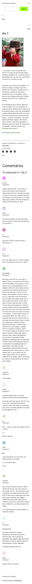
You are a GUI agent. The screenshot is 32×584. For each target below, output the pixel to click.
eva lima (5, 372)
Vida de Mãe (5, 145)
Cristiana (5, 481)
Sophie (4, 389)
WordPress (18, 580)
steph (4, 558)
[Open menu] (29, 3)
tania (3, 447)
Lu (3, 523)
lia (3, 421)
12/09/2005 (5, 560)
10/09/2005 (5, 423)
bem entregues (15, 132)
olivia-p (4, 183)
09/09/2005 (5, 185)
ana (3, 254)
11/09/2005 (5, 525)
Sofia (4, 213)
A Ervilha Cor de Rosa (9, 3)
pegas (8, 132)
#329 (3, 19)
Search (24, 9)
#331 (28, 29)
